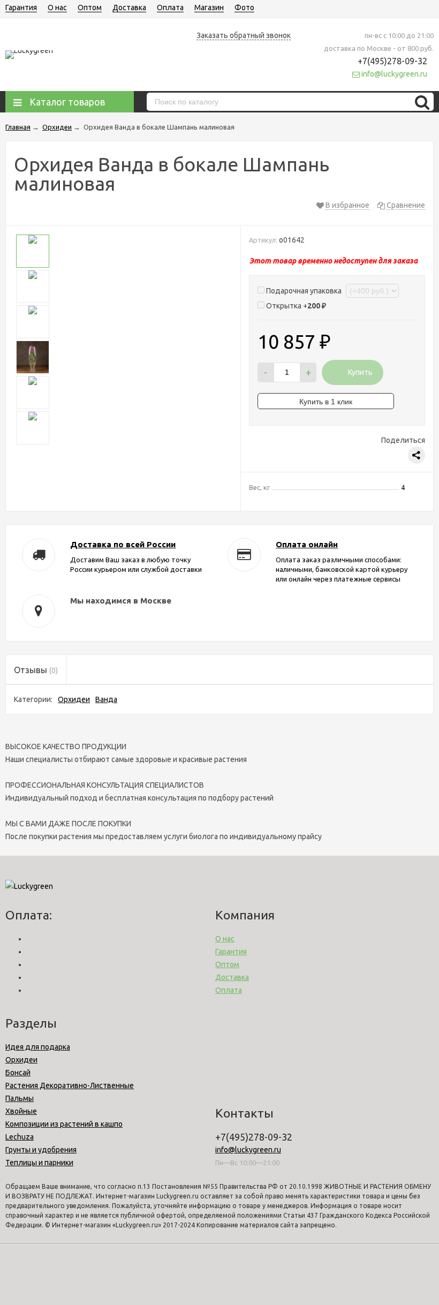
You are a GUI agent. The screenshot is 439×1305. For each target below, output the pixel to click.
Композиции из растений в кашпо (64, 1124)
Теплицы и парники (39, 1162)
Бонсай (18, 1072)
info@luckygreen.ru (248, 1149)
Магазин (209, 7)
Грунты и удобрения (41, 1149)
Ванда (106, 699)
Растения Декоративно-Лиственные (69, 1085)
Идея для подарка (37, 1047)
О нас (57, 7)
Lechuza (19, 1137)
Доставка (129, 7)
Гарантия (21, 7)
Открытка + (295, 305)
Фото (244, 7)
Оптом (90, 7)
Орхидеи (74, 699)
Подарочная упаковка (303, 290)
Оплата (170, 7)
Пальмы (19, 1098)
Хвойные (21, 1111)
